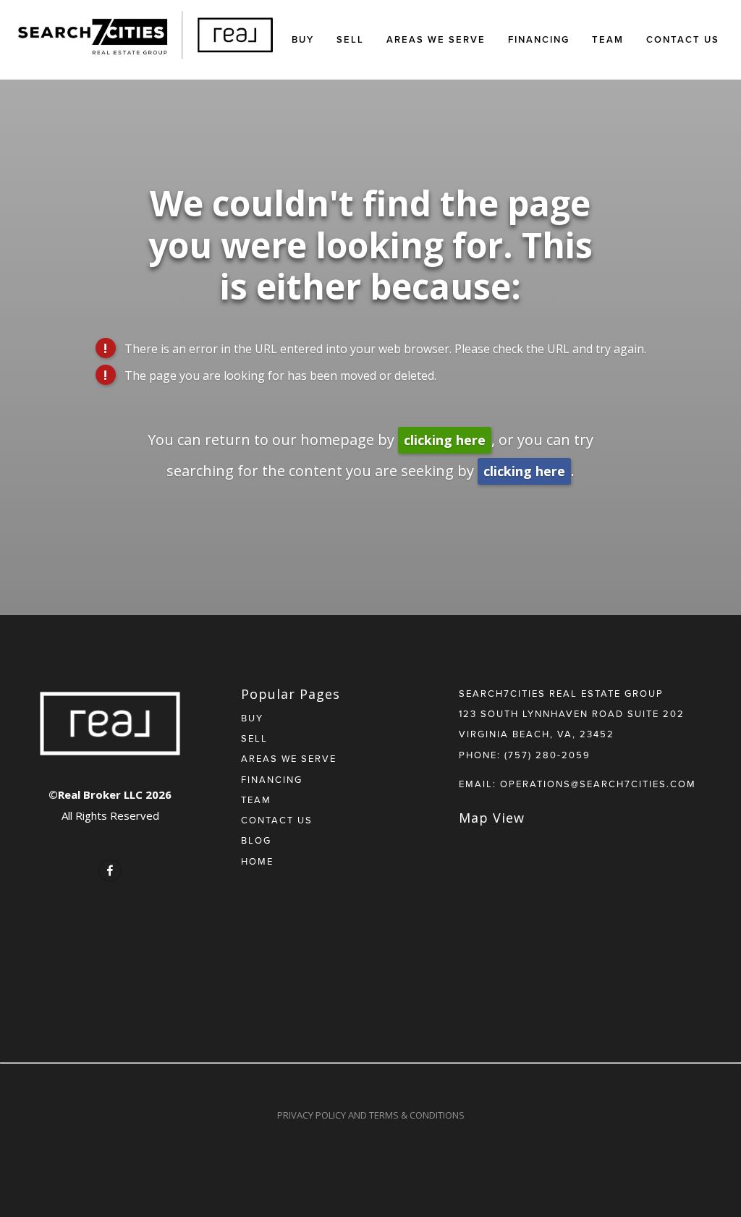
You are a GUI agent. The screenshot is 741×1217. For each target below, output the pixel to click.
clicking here (445, 440)
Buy (303, 39)
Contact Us (682, 39)
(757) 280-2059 (547, 754)
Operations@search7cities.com (598, 783)
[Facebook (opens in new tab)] (110, 870)
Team (608, 39)
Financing (538, 39)
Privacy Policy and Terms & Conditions (371, 1114)
